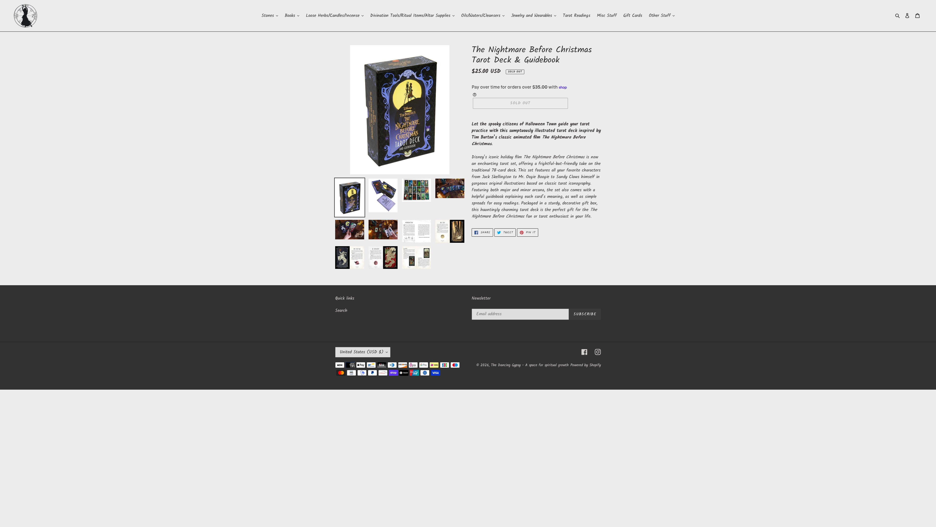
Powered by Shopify (585, 365)
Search (341, 310)
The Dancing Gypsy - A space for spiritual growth (530, 365)
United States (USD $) (361, 352)
